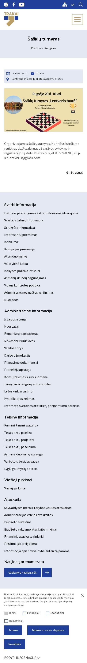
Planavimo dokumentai (21, 362)
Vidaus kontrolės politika (22, 285)
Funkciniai (33, 613)
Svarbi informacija (20, 205)
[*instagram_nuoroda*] (6, 5)
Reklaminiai (16, 620)
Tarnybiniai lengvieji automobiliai (27, 384)
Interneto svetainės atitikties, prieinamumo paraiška (42, 406)
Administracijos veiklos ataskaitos (28, 515)
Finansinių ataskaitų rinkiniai (24, 536)
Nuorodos (11, 300)
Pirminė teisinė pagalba (21, 425)
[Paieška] (81, 5)
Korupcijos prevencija (19, 249)
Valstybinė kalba (16, 264)
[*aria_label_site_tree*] (64, 5)
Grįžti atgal (74, 172)
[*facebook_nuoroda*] (13, 5)
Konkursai (11, 242)
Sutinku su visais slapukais (48, 630)
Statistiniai (57, 613)
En (73, 4)
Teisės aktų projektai (19, 440)
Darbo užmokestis (17, 355)
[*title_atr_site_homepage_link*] (11, 19)
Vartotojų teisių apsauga (21, 461)
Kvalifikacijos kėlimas (19, 398)
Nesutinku (14, 644)
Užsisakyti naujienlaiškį (22, 572)
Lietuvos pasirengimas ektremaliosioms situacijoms (41, 213)
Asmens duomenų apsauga (23, 454)
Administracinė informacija (28, 311)
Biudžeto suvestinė (17, 522)
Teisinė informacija (21, 417)
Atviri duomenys (15, 256)
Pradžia (36, 48)
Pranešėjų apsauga (17, 369)
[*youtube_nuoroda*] (21, 5)
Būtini (12, 613)
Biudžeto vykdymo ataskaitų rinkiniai (30, 529)
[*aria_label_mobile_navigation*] (77, 19)
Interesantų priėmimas (20, 235)
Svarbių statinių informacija (23, 220)
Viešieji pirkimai (18, 480)
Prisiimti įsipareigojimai (20, 543)
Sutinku (13, 630)
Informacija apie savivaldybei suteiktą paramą (36, 551)
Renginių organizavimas (21, 333)
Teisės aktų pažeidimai (20, 447)
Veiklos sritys (13, 348)
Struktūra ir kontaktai (19, 227)
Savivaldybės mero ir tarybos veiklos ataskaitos (38, 508)
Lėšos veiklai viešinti (18, 391)
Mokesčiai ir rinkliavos (19, 341)
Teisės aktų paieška (18, 432)
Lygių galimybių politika (21, 469)
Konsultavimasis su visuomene (26, 377)
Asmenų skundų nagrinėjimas (25, 278)
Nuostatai (11, 326)
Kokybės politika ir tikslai (22, 271)
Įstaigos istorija (15, 319)
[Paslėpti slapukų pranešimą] (83, 596)
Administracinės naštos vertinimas (29, 292)
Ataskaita (12, 500)
